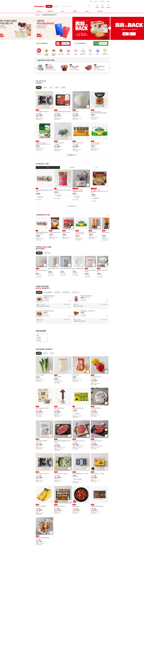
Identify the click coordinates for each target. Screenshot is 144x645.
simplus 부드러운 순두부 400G (102, 271)
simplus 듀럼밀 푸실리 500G (66, 269)
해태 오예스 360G (66, 232)
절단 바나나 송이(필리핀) (41, 506)
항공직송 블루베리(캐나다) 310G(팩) (80, 473)
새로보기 (72, 155)
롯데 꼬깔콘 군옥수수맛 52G (55, 232)
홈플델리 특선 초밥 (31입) (59, 506)
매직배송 (49, 6)
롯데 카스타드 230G (95, 144)
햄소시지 (45, 353)
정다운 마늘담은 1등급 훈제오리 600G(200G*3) (44, 191)
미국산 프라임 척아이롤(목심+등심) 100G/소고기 (62, 441)
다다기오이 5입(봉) (40, 375)
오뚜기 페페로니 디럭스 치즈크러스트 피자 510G (99, 192)
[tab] (48, 167)
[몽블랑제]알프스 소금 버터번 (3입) (88, 311)
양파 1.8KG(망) (75, 375)
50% (96, 167)
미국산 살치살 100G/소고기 (96, 440)
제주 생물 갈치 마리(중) (96, 408)
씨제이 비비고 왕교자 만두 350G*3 (43, 144)
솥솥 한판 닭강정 (75, 506)
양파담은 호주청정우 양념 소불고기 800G (62, 111)
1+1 (48, 167)
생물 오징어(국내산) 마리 (59, 408)
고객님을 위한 (43, 215)
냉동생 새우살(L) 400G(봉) (41, 440)
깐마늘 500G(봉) (57, 376)
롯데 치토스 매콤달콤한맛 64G (108, 233)
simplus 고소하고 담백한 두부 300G (90, 271)
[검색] (90, 6)
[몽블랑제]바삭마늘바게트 (48, 311)
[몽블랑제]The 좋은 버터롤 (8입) (42, 537)
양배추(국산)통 (75, 111)
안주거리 (52, 353)
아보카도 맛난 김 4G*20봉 (77, 408)
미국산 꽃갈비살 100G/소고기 (78, 440)
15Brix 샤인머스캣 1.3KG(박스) (60, 473)
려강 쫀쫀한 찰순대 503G (77, 191)
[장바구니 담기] (51, 106)
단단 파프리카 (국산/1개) (96, 376)
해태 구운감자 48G (92, 232)
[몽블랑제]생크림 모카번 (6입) (97, 506)
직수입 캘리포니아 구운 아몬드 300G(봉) (62, 190)
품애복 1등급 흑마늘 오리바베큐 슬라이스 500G (99, 113)
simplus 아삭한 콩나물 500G (41, 271)
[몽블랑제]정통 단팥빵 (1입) (49, 296)
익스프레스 (55, 6)
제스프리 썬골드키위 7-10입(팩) (98, 473)
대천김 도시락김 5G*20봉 (77, 142)
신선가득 (39, 353)
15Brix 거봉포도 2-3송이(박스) (42, 111)
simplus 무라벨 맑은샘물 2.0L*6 (78, 269)
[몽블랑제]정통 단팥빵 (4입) (86, 296)
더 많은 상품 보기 (71, 206)
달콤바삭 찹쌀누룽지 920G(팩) (42, 408)
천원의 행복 (72, 167)
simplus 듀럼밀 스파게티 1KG (53, 269)
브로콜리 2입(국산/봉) (58, 142)
